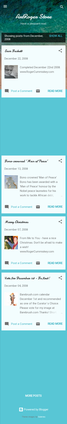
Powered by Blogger (35, 409)
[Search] (62, 7)
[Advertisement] (33, 126)
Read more (55, 91)
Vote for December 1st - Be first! (27, 278)
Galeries (41, 417)
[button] (60, 51)
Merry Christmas (16, 221)
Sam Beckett (13, 50)
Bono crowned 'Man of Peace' (26, 161)
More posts (33, 395)
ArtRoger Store (34, 16)
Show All (56, 36)
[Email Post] (38, 92)
